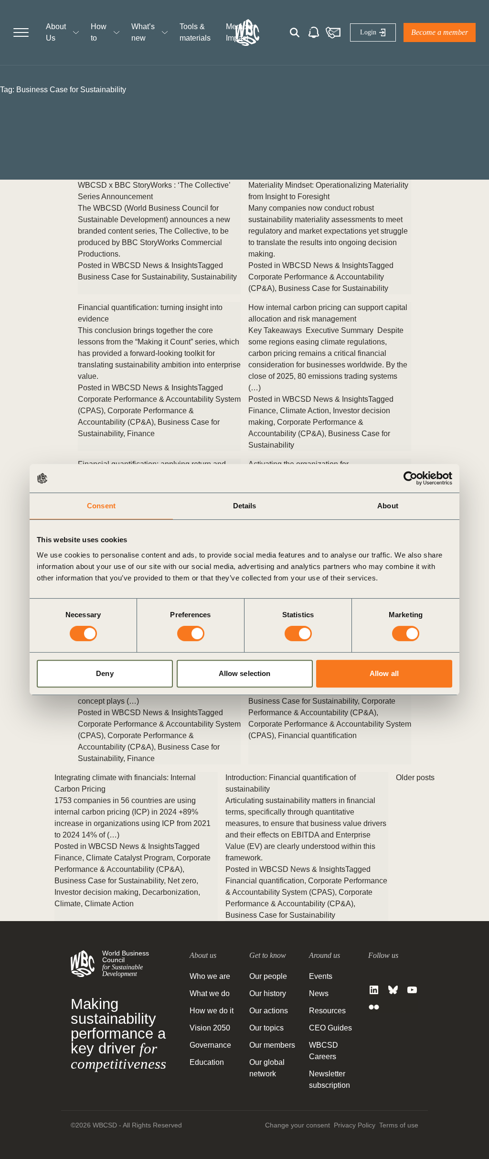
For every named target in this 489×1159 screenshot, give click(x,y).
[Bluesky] (393, 990)
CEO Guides (330, 1028)
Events (320, 976)
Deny (104, 673)
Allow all (384, 673)
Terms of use (398, 1125)
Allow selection (245, 673)
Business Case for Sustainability (132, 277)
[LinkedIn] (374, 990)
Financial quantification (317, 735)
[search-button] (294, 32)
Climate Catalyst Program (129, 858)
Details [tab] (244, 506)
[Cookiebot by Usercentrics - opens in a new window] (410, 478)
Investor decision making (96, 892)
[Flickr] (374, 1007)
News (319, 993)
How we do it (212, 1011)
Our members (272, 1045)
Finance (141, 433)
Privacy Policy (354, 1125)
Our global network (267, 1068)
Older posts (415, 777)
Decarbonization (170, 892)
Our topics (266, 1028)
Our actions (268, 1011)
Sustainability (214, 277)
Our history (267, 993)
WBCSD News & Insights (155, 265)
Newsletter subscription (329, 1079)
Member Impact (240, 32)
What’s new (143, 32)
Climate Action (304, 411)
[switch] (190, 633)
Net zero (182, 881)
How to (98, 32)
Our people (268, 976)
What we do (210, 993)
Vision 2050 (210, 1028)
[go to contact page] (332, 32)
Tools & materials (195, 32)
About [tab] (387, 506)
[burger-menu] (21, 32)
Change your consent (297, 1125)
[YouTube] (412, 990)
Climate (67, 904)
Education (207, 1062)
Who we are (210, 976)
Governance (210, 1045)
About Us (56, 32)
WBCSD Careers (323, 1051)
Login (368, 32)
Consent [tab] (101, 506)
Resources (327, 1011)
